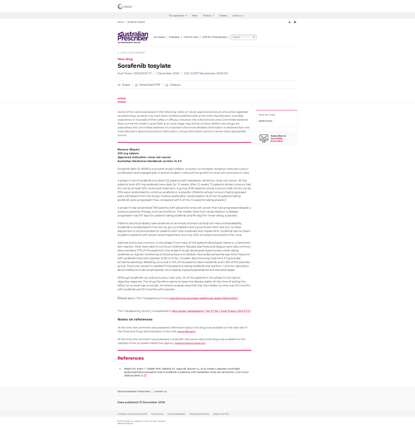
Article (122, 98)
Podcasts (174, 37)
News (194, 15)
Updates (223, 15)
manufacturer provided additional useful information (203, 298)
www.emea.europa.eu (189, 343)
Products (208, 15)
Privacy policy (157, 414)
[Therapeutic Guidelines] (134, 7)
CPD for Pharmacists (214, 37)
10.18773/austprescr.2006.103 (209, 73)
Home (121, 22)
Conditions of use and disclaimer (132, 414)
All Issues (159, 37)
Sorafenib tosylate (136, 22)
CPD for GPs (191, 37)
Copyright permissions (199, 414)
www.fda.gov (186, 331)
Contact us (238, 15)
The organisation (177, 15)
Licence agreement (176, 414)
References (265, 120)
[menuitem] (178, 15)
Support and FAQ (221, 414)
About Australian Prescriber (134, 391)
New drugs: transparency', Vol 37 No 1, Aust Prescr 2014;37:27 (211, 311)
